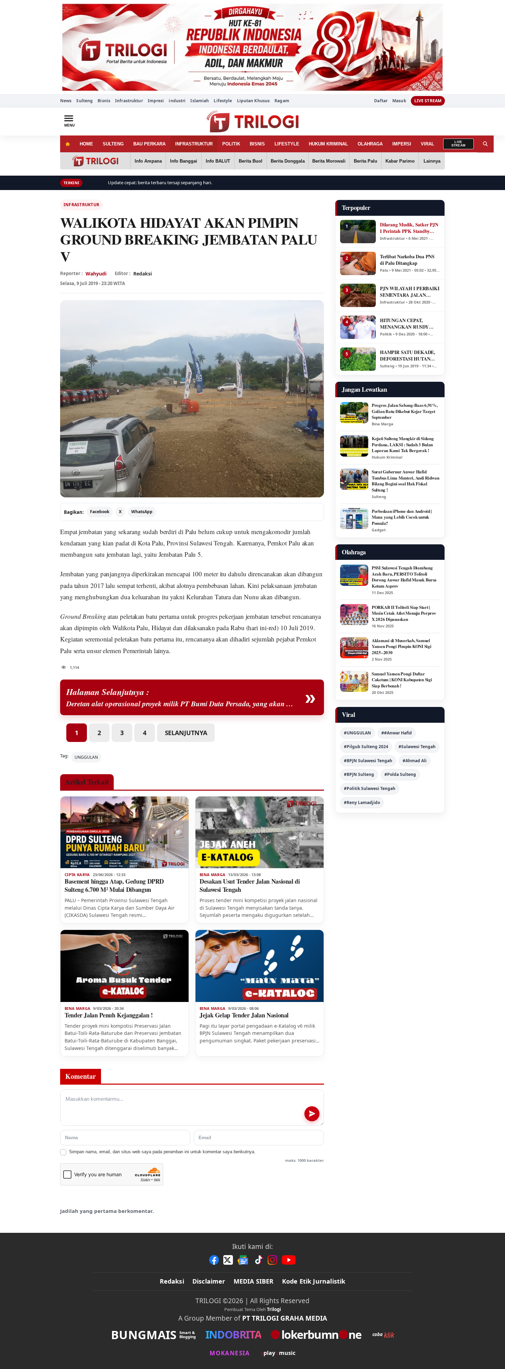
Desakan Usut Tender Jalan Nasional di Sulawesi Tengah (250, 885)
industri (177, 101)
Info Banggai (183, 161)
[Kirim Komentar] (311, 1113)
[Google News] (243, 1260)
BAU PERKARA (149, 143)
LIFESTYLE (286, 143)
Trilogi (274, 1309)
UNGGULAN (86, 757)
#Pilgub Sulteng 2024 (366, 747)
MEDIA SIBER (254, 1281)
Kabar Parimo (400, 161)
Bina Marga (212, 874)
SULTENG (113, 143)
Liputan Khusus (253, 101)
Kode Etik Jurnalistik (314, 1281)
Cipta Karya (77, 874)
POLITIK (231, 143)
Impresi (156, 101)
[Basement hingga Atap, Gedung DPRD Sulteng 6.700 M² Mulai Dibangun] (124, 832)
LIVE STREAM (427, 101)
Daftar (381, 101)
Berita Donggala (288, 161)
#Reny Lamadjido (362, 802)
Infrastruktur (129, 101)
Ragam (281, 101)
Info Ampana (148, 161)
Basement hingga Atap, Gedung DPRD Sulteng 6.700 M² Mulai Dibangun (114, 885)
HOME (86, 143)
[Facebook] (214, 1260)
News (65, 101)
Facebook (99, 512)
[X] (228, 1260)
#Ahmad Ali (415, 761)
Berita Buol (250, 161)
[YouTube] (289, 1260)
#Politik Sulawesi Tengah (369, 788)
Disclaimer (208, 1281)
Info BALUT (218, 161)
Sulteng (84, 101)
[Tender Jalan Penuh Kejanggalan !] (124, 966)
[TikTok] (258, 1260)
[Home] (67, 143)
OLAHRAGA (370, 143)
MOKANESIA (230, 1353)
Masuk (399, 101)
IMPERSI (401, 143)
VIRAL (427, 143)
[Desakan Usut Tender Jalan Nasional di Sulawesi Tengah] (259, 832)
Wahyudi (96, 273)
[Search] (485, 143)
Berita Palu (365, 161)
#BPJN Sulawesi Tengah (368, 761)
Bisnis (104, 101)
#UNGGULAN (357, 733)
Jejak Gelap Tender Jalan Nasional (244, 1015)
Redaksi (172, 1281)
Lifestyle (223, 101)
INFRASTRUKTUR (194, 143)
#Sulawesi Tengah (417, 747)
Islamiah (199, 101)
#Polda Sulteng (400, 774)
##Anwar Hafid (396, 733)
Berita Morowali (329, 161)
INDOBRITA (233, 1334)
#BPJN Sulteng (359, 774)
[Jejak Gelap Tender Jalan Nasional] (259, 966)
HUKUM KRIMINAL (328, 143)
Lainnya (432, 161)
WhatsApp (142, 512)
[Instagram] (272, 1260)
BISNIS (257, 143)
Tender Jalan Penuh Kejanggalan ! (109, 1015)
